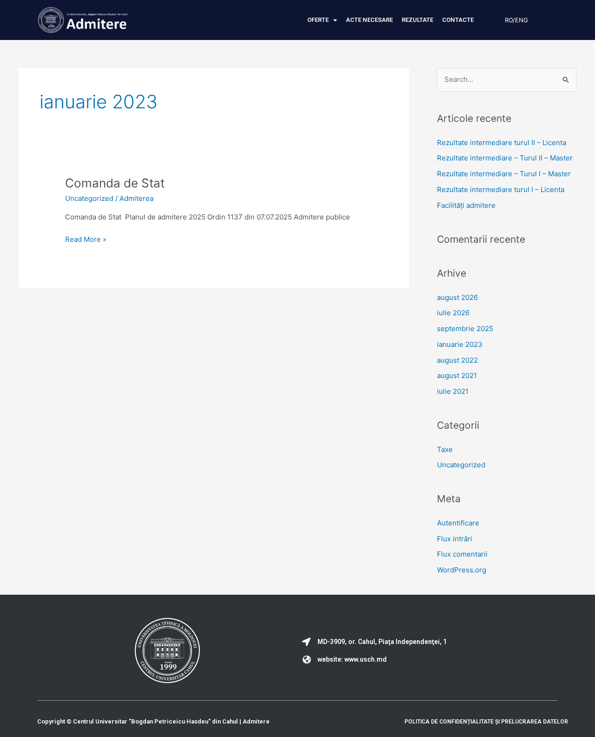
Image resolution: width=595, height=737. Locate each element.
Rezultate (417, 19)
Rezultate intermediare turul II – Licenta (501, 142)
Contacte (458, 19)
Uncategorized (89, 198)
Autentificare (458, 522)
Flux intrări (454, 538)
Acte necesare (369, 19)
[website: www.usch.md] (306, 659)
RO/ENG (516, 20)
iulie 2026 (453, 312)
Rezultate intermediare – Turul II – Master (505, 157)
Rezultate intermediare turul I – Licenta (500, 189)
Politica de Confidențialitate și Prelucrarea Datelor (486, 721)
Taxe (445, 449)
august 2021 (457, 375)
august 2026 (457, 297)
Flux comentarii (462, 554)
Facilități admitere (466, 205)
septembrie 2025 (465, 328)
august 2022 (457, 360)
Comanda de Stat (115, 183)
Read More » (85, 239)
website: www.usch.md (352, 659)
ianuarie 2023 (460, 344)
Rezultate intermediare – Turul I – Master (504, 173)
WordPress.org (461, 569)
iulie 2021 (453, 391)
